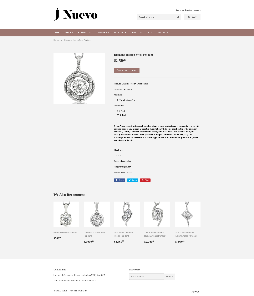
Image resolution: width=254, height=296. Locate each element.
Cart (194, 17)
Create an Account (192, 10)
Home (57, 32)
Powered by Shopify (78, 291)
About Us (163, 32)
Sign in (178, 10)
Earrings (102, 32)
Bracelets (137, 32)
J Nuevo (63, 291)
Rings (68, 32)
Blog (150, 32)
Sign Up (169, 277)
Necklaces (120, 32)
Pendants (84, 32)
